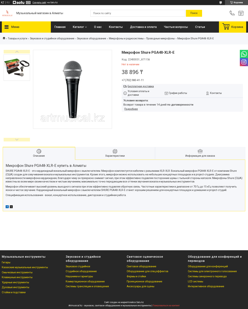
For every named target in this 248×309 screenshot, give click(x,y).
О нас (98, 27)
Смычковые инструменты (17, 272)
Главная (60, 27)
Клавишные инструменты (17, 277)
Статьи (200, 27)
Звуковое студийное (78, 266)
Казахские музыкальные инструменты (25, 267)
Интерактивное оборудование (206, 286)
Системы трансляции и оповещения (87, 286)
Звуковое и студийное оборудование (52, 38)
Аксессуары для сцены (140, 286)
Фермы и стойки (136, 276)
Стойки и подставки (14, 292)
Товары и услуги (17, 38)
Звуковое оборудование (91, 38)
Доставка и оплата (143, 27)
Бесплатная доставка (141, 86)
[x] (11, 207)
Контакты (116, 27)
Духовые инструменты (15, 287)
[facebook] (7, 207)
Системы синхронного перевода (207, 276)
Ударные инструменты (15, 282)
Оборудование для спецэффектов (147, 271)
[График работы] (240, 13)
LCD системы (195, 281)
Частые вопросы (176, 27)
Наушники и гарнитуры (79, 276)
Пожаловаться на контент (166, 305)
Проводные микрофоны (160, 38)
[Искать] (194, 13)
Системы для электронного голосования (212, 271)
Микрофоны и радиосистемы (126, 38)
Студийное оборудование (81, 271)
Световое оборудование (141, 266)
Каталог (78, 27)
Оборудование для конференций (208, 266)
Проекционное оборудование (144, 281)
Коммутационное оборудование (85, 281)
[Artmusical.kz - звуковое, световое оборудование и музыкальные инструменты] (7, 13)
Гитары (6, 262)
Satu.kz (140, 302)
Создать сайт (39, 2)
